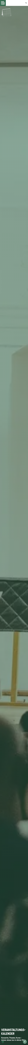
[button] (3, 1042)
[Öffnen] (26, 3)
